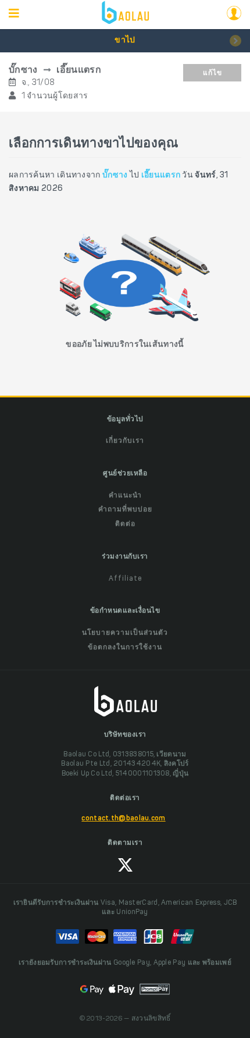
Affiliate (125, 578)
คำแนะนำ (125, 495)
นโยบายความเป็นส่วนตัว (125, 633)
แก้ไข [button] (212, 73)
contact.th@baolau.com (123, 818)
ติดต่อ (125, 524)
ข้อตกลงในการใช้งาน (125, 647)
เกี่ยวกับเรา (125, 441)
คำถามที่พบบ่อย (125, 509)
